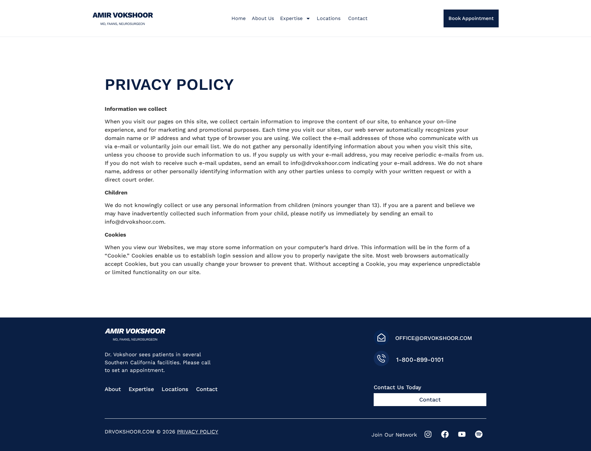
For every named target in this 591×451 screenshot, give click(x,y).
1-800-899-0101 (420, 359)
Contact (358, 18)
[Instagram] (428, 434)
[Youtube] (461, 434)
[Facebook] (444, 434)
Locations (329, 18)
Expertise (291, 18)
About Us (263, 18)
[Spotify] (478, 434)
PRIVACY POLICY (197, 432)
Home (238, 18)
